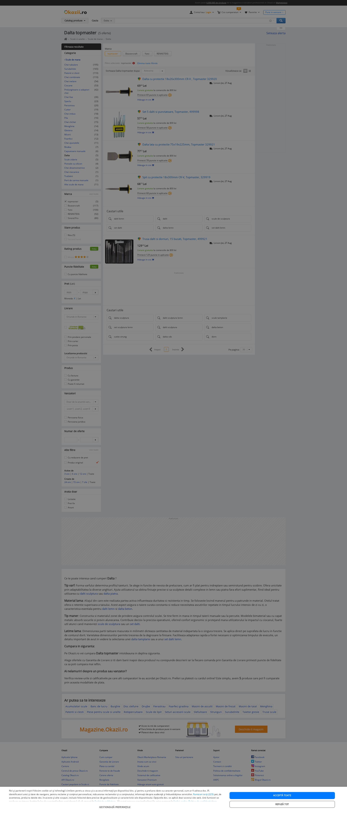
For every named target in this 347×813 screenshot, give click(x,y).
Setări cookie (180, 801)
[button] (115, 805)
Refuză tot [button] (282, 804)
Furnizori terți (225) (203, 794)
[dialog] (173, 800)
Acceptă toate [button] (282, 795)
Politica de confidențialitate (203, 801)
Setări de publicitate (105, 801)
